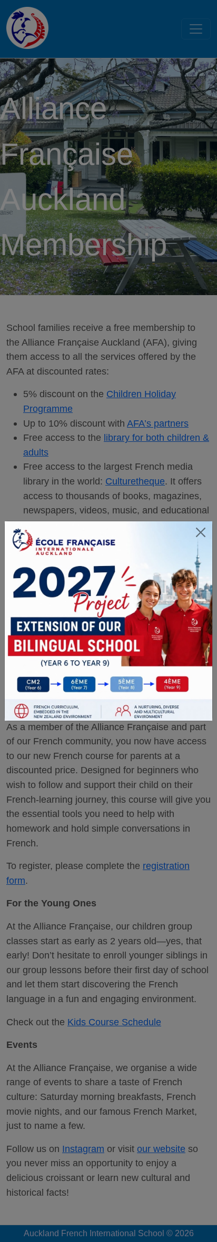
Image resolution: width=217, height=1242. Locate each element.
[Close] (200, 533)
